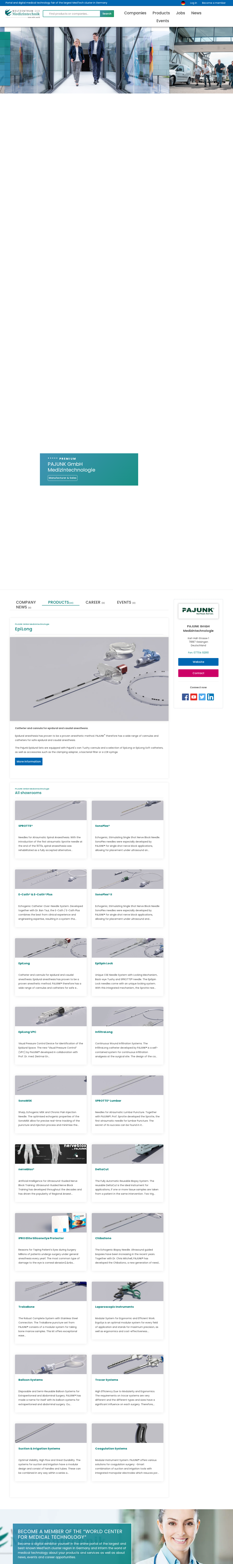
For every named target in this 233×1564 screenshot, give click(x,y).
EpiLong (24, 963)
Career (95, 602)
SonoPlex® (102, 826)
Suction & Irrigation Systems (39, 1449)
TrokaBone (26, 1307)
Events (162, 21)
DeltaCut (102, 1169)
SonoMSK (25, 1101)
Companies (135, 13)
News (196, 13)
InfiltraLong (104, 1032)
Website (198, 662)
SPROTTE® (25, 826)
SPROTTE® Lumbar (108, 1101)
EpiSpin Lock (104, 963)
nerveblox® (26, 1169)
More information (29, 761)
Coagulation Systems (111, 1449)
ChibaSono (103, 1238)
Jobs (180, 13)
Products (161, 13)
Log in (193, 3)
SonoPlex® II (103, 895)
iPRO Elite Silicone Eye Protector (41, 1238)
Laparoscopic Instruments (114, 1307)
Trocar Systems (106, 1380)
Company (26, 602)
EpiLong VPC (27, 1032)
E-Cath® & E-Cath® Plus (35, 895)
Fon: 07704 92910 (198, 652)
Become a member (214, 3)
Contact (198, 673)
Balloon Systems (30, 1380)
